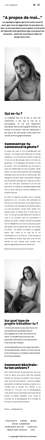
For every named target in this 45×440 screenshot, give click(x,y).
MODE (34, 421)
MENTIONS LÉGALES (17, 430)
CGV (33, 430)
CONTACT (33, 427)
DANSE (23, 421)
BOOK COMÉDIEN (21, 424)
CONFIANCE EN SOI (14, 427)
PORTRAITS (11, 421)
